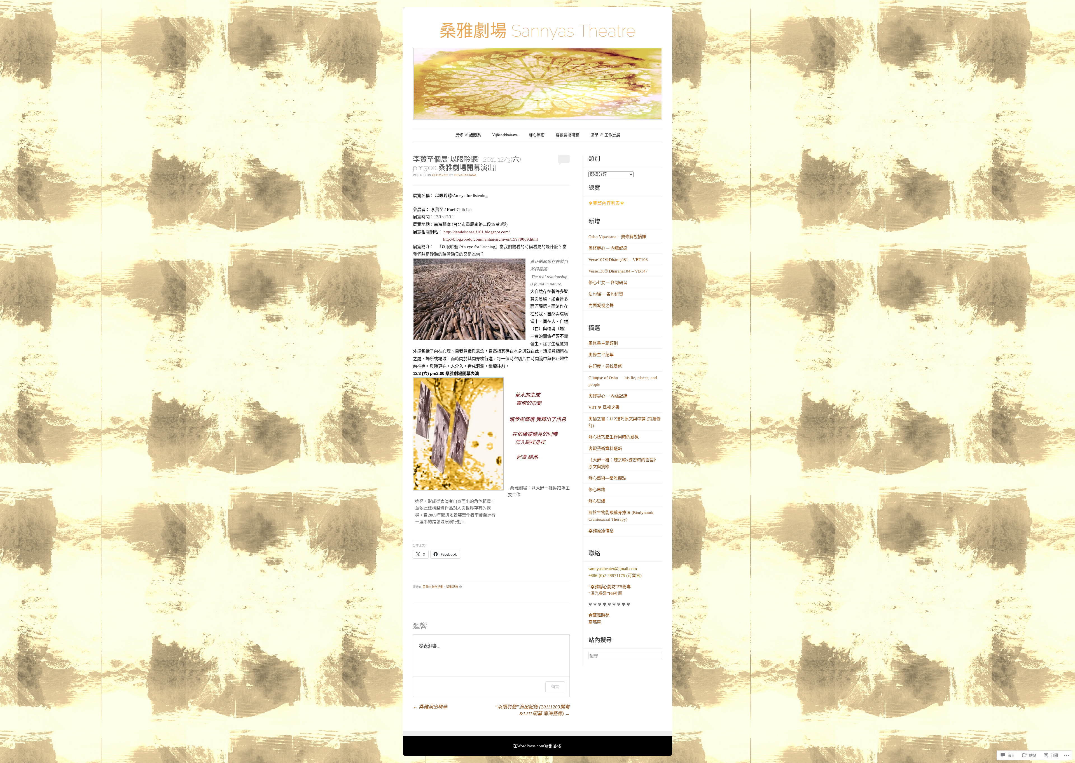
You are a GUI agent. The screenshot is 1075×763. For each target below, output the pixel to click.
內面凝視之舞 (601, 305)
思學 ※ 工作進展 (605, 135)
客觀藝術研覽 (567, 135)
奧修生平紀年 (601, 355)
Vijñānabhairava (505, 135)
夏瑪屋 (594, 622)
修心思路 (596, 489)
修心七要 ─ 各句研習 (607, 282)
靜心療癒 (536, 135)
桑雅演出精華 (430, 707)
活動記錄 (452, 586)
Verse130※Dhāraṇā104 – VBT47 (618, 271)
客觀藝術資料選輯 (605, 448)
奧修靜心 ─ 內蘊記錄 (607, 248)
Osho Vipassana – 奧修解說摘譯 (617, 236)
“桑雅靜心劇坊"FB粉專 (609, 586)
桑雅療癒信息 (601, 531)
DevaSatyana (465, 175)
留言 (555, 686)
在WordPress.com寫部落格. (537, 746)
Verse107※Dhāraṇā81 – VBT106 (618, 259)
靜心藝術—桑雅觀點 (607, 478)
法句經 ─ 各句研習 (605, 294)
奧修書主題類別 (603, 343)
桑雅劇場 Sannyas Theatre (537, 31)
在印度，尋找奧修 (605, 366)
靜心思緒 (596, 501)
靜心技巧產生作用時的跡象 (613, 437)
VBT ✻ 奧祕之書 (604, 407)
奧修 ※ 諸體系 (468, 135)
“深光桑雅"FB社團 (605, 593)
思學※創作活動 (433, 586)
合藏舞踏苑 (598, 615)
